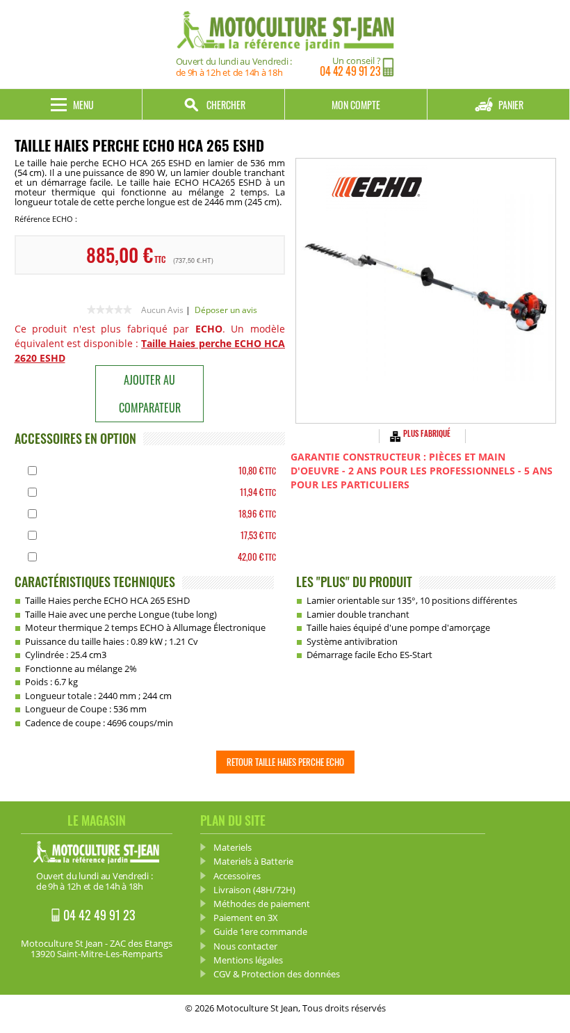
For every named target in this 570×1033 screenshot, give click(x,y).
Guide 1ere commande (260, 931)
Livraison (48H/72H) (254, 889)
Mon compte (356, 104)
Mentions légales (248, 960)
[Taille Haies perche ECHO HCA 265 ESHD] (425, 291)
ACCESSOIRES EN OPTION (75, 438)
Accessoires (237, 876)
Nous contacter (245, 946)
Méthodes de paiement (261, 903)
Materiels (232, 847)
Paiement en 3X (245, 917)
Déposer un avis (226, 310)
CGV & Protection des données (276, 974)
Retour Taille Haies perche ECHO (285, 762)
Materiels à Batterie (253, 861)
